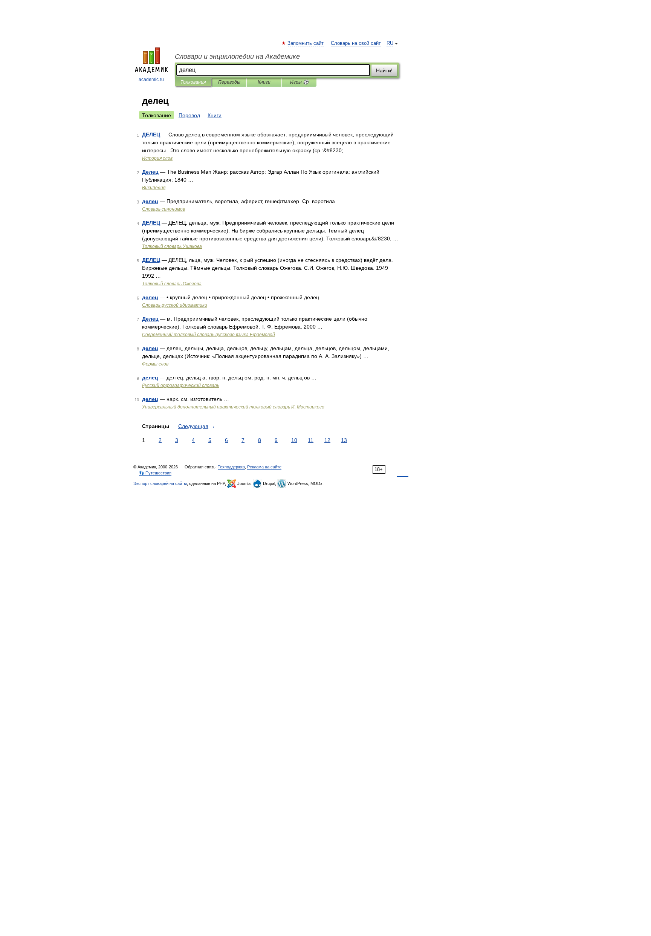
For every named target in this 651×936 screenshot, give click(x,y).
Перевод (189, 115)
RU (390, 43)
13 (344, 440)
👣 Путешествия (155, 473)
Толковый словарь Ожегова (172, 283)
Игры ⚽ (299, 82)
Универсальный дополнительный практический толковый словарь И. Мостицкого (233, 407)
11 (310, 440)
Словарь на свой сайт (356, 43)
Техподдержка (231, 467)
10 (294, 440)
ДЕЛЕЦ (151, 135)
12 (327, 440)
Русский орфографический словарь (180, 385)
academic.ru (151, 79)
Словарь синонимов (163, 209)
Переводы (229, 82)
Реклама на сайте (264, 467)
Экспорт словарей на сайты (160, 483)
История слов (157, 158)
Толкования (193, 82)
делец (150, 201)
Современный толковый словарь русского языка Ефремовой (208, 334)
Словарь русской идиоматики (174, 305)
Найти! (384, 70)
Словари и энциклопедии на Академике (237, 56)
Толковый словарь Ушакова (172, 246)
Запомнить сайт (306, 43)
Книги (264, 82)
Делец (150, 172)
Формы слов (155, 364)
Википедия (153, 187)
